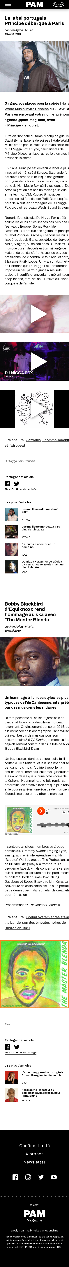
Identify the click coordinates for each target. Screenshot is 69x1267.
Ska (7, 1024)
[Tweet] (17, 483)
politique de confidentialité (19, 1240)
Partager (58, 4)
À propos (34, 1154)
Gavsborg (12, 881)
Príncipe (29, 461)
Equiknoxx (26, 722)
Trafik (28, 1230)
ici (59, 905)
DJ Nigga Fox (13, 461)
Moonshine (51, 1230)
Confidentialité (34, 1146)
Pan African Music (21, 30)
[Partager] (7, 483)
